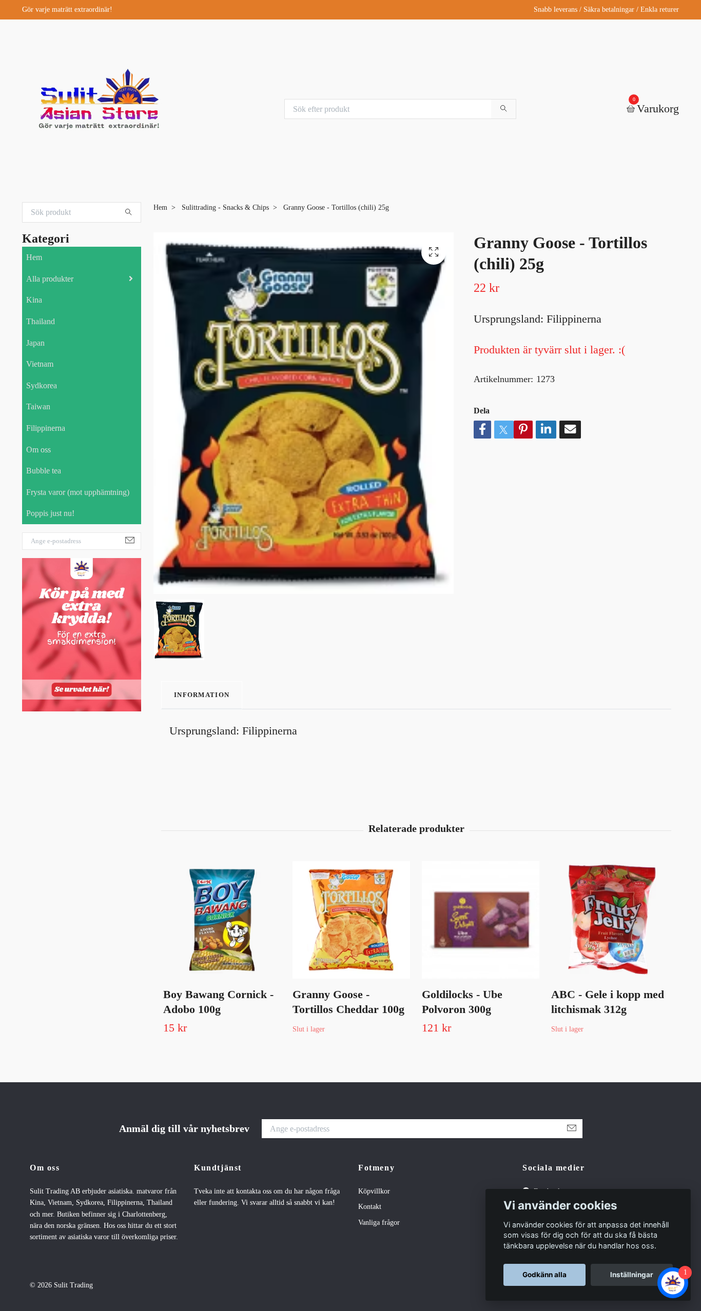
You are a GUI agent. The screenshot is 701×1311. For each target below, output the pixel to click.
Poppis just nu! (50, 513)
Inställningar (631, 1274)
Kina (34, 299)
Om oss (38, 449)
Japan (35, 343)
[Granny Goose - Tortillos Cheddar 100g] (351, 920)
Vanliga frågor (379, 1222)
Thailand (40, 321)
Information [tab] (201, 695)
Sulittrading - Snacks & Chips (225, 207)
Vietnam (39, 364)
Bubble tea (43, 470)
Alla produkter (49, 278)
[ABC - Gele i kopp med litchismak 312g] (610, 920)
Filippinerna (45, 428)
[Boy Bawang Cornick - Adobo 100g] (222, 920)
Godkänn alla (544, 1274)
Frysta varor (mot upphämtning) (77, 492)
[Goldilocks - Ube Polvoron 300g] (480, 920)
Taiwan (38, 406)
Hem (34, 257)
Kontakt (369, 1206)
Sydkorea (41, 385)
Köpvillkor (374, 1191)
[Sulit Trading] (99, 109)
